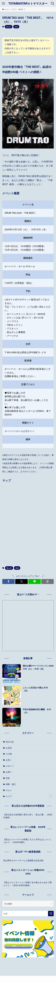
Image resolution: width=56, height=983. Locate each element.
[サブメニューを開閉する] (51, 796)
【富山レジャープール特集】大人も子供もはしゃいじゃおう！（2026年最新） (27, 841)
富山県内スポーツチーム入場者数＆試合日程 (23, 860)
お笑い (9, 759)
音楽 (16, 26)
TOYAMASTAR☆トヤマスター (28, 3)
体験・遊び (11, 784)
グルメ (9, 790)
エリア (9, 796)
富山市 (8, 26)
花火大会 (10, 741)
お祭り (9, 771)
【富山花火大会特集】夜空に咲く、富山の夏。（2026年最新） (27, 816)
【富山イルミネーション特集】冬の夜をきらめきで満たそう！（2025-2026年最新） (27, 884)
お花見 (9, 747)
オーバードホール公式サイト (19, 431)
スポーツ (10, 765)
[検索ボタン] (52, 3)
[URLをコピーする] (47, 581)
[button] (8, 581)
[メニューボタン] (3, 3)
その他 (9, 753)
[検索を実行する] (51, 913)
